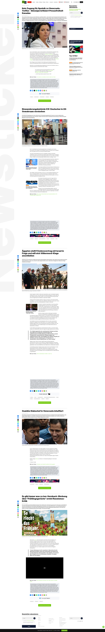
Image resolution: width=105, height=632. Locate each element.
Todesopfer (52, 238)
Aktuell (33, 2)
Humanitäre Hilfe (40, 397)
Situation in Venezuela (49, 54)
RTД (38, 623)
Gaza (35, 397)
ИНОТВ (39, 622)
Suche (31, 58)
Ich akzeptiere (28, 620)
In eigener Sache (61, 624)
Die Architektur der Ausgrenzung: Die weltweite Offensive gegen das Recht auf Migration (31, 187)
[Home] (24, 2)
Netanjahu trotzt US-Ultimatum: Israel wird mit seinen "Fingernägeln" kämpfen (31, 312)
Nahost (31, 398)
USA (56, 238)
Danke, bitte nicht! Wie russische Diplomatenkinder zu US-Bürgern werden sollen (31, 168)
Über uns (60, 621)
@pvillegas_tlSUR (37, 72)
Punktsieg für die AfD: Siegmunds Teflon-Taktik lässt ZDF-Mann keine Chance (76, 74)
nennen (35, 539)
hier (52, 630)
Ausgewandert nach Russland (51, 620)
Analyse (37, 2)
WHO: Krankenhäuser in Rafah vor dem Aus (44, 353)
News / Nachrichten (42, 238)
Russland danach (51, 618)
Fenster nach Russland (41, 626)
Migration (36, 238)
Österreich (67, 2)
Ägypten (47, 398)
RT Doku (50, 623)
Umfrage (44, 2)
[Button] (82, 13)
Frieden (32, 397)
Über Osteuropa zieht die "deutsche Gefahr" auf (75, 70)
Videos (47, 2)
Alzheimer (32, 238)
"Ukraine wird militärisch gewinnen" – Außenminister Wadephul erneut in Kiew (75, 67)
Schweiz (61, 2)
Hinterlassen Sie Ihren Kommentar (44, 100)
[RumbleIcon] (77, 2)
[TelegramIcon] (74, 2)
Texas (48, 238)
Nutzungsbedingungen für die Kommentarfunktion (62, 623)
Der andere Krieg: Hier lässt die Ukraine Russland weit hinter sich (76, 63)
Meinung (40, 2)
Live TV (29, 2)
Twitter (29, 626)
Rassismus (32, 601)
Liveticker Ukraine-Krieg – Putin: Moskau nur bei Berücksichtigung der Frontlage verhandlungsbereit (75, 59)
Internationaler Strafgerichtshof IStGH (49, 397)
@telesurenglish (50, 70)
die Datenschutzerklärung (30, 620)
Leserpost (51, 2)
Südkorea (36, 601)
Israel (57, 397)
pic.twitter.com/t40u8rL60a (44, 72)
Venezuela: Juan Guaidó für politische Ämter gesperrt (46, 464)
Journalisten (56, 2)
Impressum (60, 617)
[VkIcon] (75, 2)
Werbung (41, 601)
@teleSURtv (38, 71)
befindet (36, 458)
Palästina (43, 398)
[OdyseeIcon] (78, 2)
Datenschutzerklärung (62, 618)
